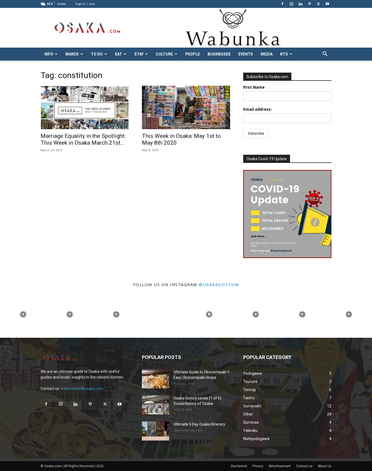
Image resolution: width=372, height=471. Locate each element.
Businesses (219, 54)
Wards (72, 54)
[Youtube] (327, 4)
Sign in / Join (85, 4)
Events (245, 54)
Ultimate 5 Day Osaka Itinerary (199, 424)
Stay (139, 54)
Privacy (257, 466)
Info (48, 54)
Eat (118, 54)
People (192, 54)
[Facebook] (282, 4)
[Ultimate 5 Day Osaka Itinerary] (155, 431)
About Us (324, 466)
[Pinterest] (309, 4)
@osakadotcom (219, 284)
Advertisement (280, 466)
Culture (164, 54)
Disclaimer (239, 466)
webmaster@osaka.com (82, 388)
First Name (254, 87)
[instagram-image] (23, 314)
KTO (284, 54)
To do (97, 54)
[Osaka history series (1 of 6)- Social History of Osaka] (155, 404)
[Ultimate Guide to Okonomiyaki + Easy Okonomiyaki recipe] (155, 378)
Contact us (304, 466)
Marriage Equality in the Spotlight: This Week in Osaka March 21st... (83, 139)
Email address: (257, 109)
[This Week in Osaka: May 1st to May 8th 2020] (186, 107)
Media (267, 54)
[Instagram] (291, 4)
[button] (324, 54)
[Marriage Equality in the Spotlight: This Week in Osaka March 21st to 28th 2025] (85, 107)
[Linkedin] (300, 4)
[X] (318, 4)
